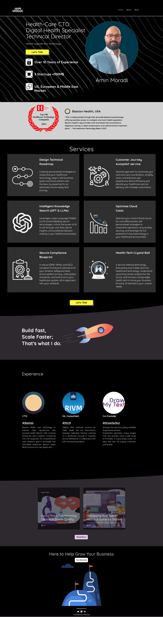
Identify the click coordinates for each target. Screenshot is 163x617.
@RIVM (66, 422)
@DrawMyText (111, 422)
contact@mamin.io (82, 608)
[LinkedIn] (85, 611)
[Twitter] (78, 611)
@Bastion (28, 422)
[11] (81, 611)
